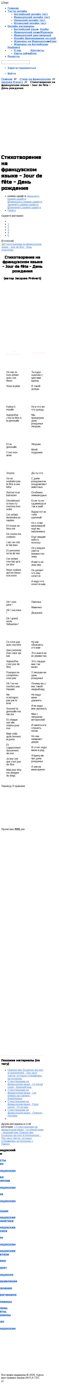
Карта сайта (22, 53)
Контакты (37, 50)
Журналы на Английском (31, 44)
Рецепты (14, 56)
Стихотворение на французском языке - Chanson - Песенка (25, 1113)
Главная (6, 79)
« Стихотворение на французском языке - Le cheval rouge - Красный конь (22, 1129)
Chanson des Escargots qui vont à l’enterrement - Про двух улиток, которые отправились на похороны (25, 1074)
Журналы (46, 32)
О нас (17, 50)
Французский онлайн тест (32, 17)
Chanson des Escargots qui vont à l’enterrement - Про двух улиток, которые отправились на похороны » (21, 1136)
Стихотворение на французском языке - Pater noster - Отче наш (23, 1104)
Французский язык (27, 32)
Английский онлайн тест (31, 14)
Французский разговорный (32, 35)
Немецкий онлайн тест (29, 20)
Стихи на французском (35, 79)
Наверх (5, 1144)
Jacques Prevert (12, 82)
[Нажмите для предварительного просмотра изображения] (22, 250)
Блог (34, 53)
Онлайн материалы (21, 26)
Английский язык (26, 29)
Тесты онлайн (17, 11)
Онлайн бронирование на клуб (35, 38)
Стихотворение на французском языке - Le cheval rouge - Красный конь (25, 1084)
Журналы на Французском (32, 41)
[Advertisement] (29, 121)
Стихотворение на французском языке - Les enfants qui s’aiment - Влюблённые (22, 1094)
